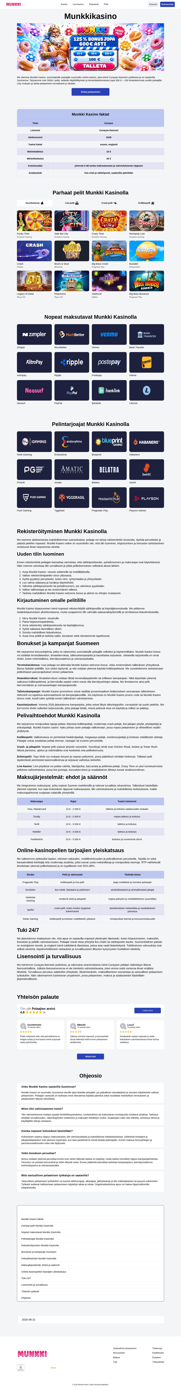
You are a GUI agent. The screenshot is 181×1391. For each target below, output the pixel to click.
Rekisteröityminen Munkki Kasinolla (40, 1245)
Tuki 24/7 (26, 1278)
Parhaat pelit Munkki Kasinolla (37, 1225)
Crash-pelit (106, 203)
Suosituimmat (32, 203)
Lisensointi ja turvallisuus (34, 1285)
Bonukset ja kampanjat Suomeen (38, 1252)
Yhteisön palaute (30, 1291)
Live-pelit (69, 203)
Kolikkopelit (144, 203)
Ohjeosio (26, 1298)
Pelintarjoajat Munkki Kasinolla (37, 1239)
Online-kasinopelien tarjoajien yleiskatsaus (43, 1271)
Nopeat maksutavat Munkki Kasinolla (40, 1232)
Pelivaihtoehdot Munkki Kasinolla (38, 1258)
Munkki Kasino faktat (32, 1219)
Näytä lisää (90, 1056)
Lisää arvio (147, 1010)
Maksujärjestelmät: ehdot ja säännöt (40, 1265)
